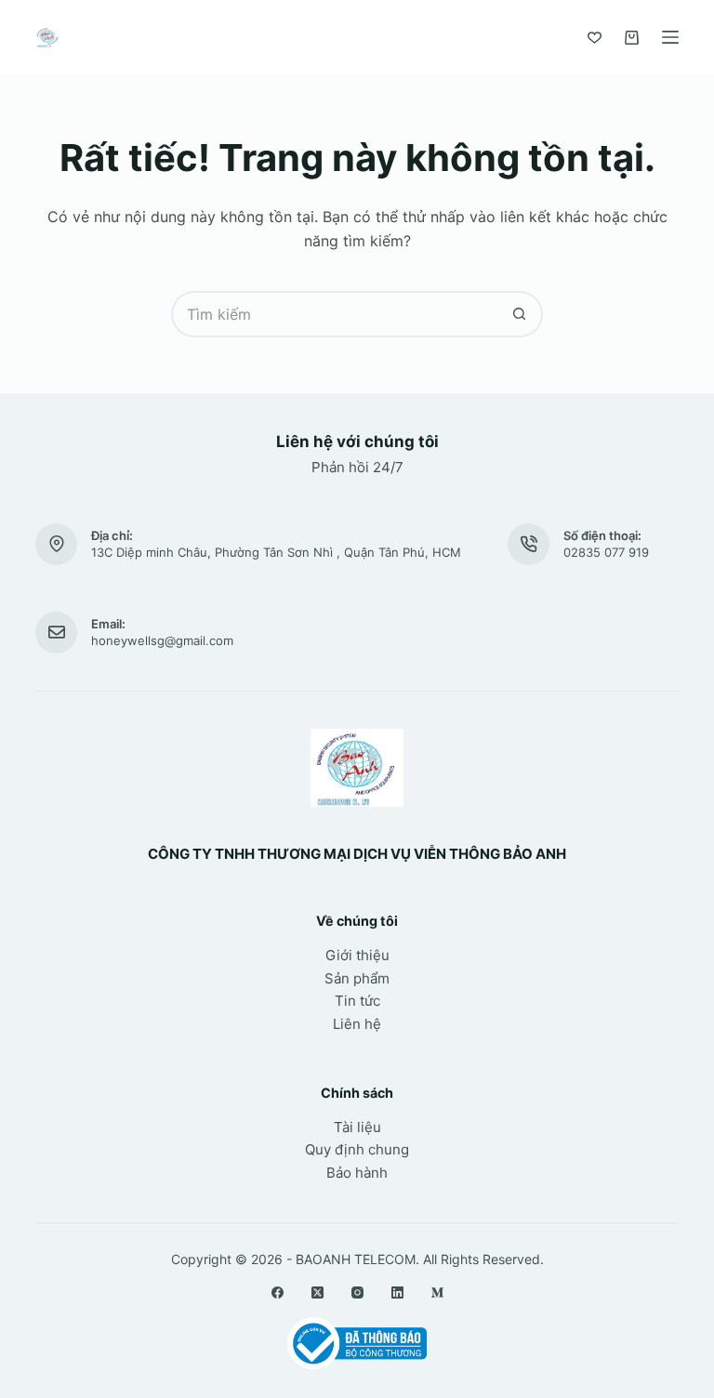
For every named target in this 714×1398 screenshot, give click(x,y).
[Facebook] (277, 1292)
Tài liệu (357, 1127)
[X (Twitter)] (317, 1292)
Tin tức (357, 1000)
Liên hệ (357, 1024)
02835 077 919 (606, 552)
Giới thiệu (357, 955)
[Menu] (670, 37)
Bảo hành (357, 1172)
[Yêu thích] (595, 38)
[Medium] (437, 1292)
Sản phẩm (357, 978)
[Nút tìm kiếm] (519, 314)
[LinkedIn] (397, 1292)
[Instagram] (357, 1292)
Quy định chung (357, 1149)
